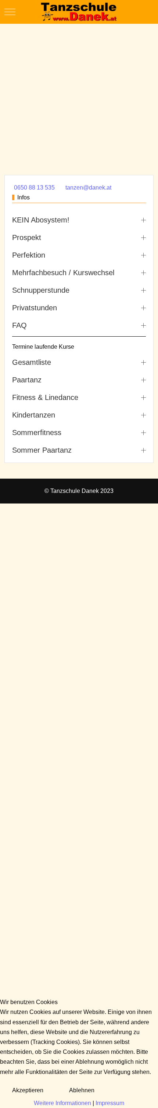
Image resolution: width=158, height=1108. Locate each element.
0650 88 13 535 (34, 187)
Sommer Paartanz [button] (42, 450)
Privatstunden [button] (34, 308)
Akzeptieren (27, 1090)
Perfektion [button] (28, 255)
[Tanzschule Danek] (79, 12)
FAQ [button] (19, 325)
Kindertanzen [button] (33, 415)
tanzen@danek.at (88, 187)
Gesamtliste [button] (31, 362)
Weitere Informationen (62, 1103)
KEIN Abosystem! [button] (40, 220)
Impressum (110, 1103)
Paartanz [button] (27, 380)
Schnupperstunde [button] (40, 290)
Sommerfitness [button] (36, 432)
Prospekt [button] (26, 237)
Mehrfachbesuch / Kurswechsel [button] (63, 273)
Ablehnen (81, 1090)
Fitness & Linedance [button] (45, 397)
